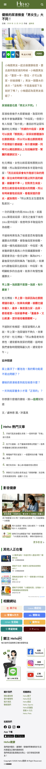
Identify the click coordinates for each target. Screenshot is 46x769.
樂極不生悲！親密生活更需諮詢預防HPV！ (26, 567)
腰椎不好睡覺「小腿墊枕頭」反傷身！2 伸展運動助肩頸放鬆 (28, 589)
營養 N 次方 (27, 711)
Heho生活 (27, 699)
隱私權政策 (8, 696)
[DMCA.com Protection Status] (8, 764)
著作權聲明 (8, 699)
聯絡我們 (7, 705)
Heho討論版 (28, 708)
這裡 (35, 399)
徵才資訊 (7, 702)
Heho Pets (27, 713)
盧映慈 (31, 23)
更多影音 (38, 542)
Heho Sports (28, 705)
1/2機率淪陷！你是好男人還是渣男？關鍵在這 (27, 556)
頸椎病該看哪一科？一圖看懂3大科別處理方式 (28, 578)
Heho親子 (27, 696)
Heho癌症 (27, 702)
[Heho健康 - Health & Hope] (23, 4)
